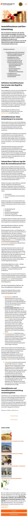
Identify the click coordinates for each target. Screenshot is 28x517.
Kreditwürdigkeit (5, 243)
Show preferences (14, 514)
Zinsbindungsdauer (9, 333)
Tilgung (7, 362)
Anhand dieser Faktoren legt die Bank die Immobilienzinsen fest (14, 61)
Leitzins (9, 278)
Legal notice (4, 507)
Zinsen (22, 252)
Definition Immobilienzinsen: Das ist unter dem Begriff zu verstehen (15, 54)
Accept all (14, 511)
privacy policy (4, 505)
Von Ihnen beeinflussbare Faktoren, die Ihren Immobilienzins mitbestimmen (16, 70)
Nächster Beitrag (14, 419)
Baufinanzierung (5, 113)
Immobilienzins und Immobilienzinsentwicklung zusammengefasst (13, 75)
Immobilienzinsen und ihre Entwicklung (15, 52)
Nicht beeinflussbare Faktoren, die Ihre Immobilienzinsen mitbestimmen (16, 65)
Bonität (6, 319)
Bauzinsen (12, 240)
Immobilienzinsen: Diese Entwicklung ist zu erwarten (13, 58)
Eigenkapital (8, 297)
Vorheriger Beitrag (14, 415)
